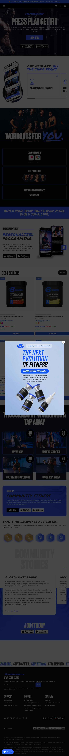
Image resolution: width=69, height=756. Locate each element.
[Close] (63, 342)
